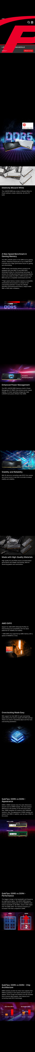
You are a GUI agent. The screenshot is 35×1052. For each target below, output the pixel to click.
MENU (4, 51)
